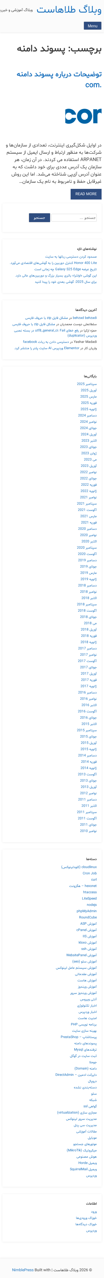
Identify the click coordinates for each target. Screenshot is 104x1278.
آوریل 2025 (89, 390)
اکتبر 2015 (89, 724)
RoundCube (88, 917)
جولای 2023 (88, 447)
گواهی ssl (90, 1106)
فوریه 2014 (89, 762)
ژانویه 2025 (89, 409)
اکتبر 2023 (89, 441)
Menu (92, 26)
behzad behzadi (85, 318)
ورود (94, 1211)
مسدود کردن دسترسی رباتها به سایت (71, 256)
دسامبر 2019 (87, 560)
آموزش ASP (88, 924)
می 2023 (90, 459)
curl (94, 880)
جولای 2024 (88, 428)
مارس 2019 (88, 573)
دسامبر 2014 (87, 755)
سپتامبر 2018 (87, 604)
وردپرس (91, 1175)
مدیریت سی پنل (85, 1125)
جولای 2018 (88, 617)
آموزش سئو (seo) (84, 961)
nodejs (92, 905)
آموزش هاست (87, 980)
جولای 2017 (88, 667)
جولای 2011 (88, 825)
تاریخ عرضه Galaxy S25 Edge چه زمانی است (65, 269)
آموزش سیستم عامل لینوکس (76, 968)
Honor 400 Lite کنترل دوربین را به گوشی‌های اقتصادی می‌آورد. (53, 263)
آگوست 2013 (87, 774)
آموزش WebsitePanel (81, 955)
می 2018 (90, 623)
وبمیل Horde (87, 1163)
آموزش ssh (89, 949)
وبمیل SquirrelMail (83, 1169)
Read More (86, 194)
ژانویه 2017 (89, 686)
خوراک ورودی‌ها (86, 1218)
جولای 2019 (88, 566)
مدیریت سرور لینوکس (81, 1119)
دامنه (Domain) (85, 1068)
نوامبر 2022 (88, 472)
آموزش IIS (90, 936)
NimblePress (23, 1270)
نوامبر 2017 (88, 655)
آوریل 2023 (89, 466)
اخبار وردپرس (88, 1012)
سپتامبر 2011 (87, 812)
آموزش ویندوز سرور (83, 993)
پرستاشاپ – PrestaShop (79, 1037)
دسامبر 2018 (87, 585)
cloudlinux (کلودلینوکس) (79, 867)
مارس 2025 (88, 396)
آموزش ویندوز (87, 987)
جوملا (93, 1062)
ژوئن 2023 (89, 453)
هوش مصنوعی (86, 1157)
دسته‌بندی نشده (85, 1087)
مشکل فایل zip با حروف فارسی (46, 318)
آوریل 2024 (89, 434)
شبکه (93, 1100)
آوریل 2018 (89, 629)
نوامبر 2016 (88, 699)
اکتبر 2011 (89, 806)
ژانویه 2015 (89, 749)
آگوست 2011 (87, 818)
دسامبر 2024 (87, 415)
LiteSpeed (89, 898)
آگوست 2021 (87, 510)
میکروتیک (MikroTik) (82, 1150)
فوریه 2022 (89, 485)
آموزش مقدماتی (86, 974)
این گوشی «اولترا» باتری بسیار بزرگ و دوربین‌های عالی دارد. (56, 275)
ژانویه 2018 (89, 642)
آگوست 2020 (87, 554)
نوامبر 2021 (88, 497)
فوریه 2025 (89, 403)
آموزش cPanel (86, 930)
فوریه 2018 (89, 636)
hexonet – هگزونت (83, 886)
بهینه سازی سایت (84, 1031)
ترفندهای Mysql (85, 1049)
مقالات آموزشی (86, 1131)
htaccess (90, 892)
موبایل (92, 1138)
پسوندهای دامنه (85, 1043)
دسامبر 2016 (87, 692)
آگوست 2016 (87, 711)
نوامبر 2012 (88, 793)
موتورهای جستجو (85, 1144)
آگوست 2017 (87, 661)
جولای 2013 (88, 780)
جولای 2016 (88, 718)
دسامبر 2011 (87, 799)
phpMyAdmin (87, 911)
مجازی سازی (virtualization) (77, 1112)
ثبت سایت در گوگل (83, 1056)
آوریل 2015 (89, 743)
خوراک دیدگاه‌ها (86, 1224)
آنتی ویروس (88, 999)
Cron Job (90, 873)
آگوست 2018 (87, 610)
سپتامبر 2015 (87, 730)
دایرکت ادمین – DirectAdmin (76, 1075)
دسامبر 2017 (87, 648)
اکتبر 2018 (89, 598)
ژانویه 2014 (89, 768)
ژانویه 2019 (89, 579)
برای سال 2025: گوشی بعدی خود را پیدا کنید (66, 282)
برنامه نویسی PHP (84, 1024)
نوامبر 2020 (88, 535)
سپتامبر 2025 (87, 384)
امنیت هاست (87, 1018)
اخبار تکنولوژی (87, 1005)
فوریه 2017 (89, 680)
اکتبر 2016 (89, 705)
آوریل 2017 (89, 673)
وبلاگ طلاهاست (69, 10)
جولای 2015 (88, 736)
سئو (94, 1094)
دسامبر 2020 (87, 529)
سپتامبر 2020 (87, 548)
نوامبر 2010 (88, 831)
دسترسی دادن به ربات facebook (46, 342)
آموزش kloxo (88, 942)
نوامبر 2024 (88, 422)
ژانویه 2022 (89, 491)
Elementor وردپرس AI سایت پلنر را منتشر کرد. (46, 348)
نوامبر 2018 (88, 592)
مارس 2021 (88, 516)
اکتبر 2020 (89, 541)
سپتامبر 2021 (87, 503)
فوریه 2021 (89, 522)
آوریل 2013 (89, 787)
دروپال (92, 1081)
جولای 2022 (88, 478)
